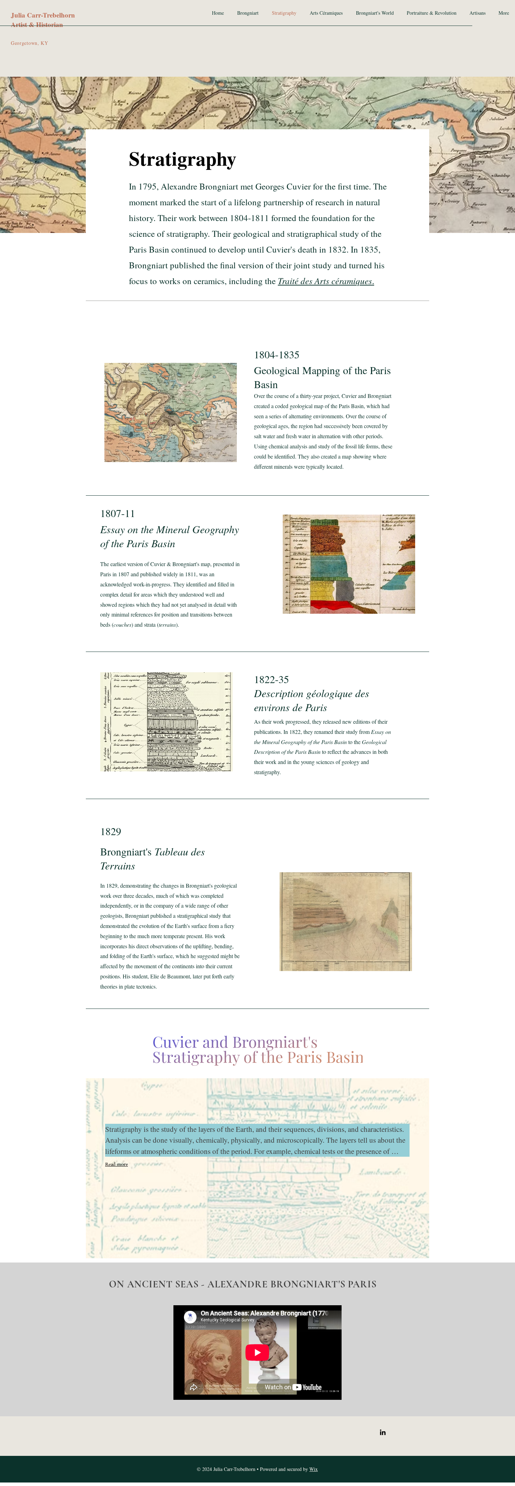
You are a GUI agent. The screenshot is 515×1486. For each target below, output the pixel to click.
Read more (116, 1164)
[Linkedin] (383, 1432)
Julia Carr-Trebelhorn (43, 15)
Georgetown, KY (29, 43)
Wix (313, 1469)
